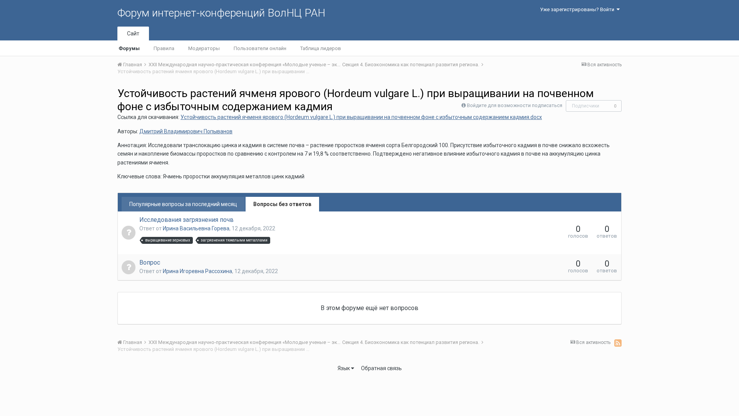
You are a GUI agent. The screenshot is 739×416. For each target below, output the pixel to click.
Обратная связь (381, 368)
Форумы (129, 48)
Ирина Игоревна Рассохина (197, 271)
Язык (344, 368)
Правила (164, 48)
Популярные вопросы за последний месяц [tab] (183, 204)
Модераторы (204, 48)
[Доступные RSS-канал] (618, 343)
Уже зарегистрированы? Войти (578, 9)
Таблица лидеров (320, 48)
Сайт (133, 33)
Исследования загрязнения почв (186, 219)
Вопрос (149, 262)
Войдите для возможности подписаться (514, 105)
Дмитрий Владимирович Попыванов (185, 131)
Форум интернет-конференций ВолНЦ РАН (221, 13)
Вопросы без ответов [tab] (282, 204)
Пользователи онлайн (260, 48)
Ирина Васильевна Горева (196, 228)
